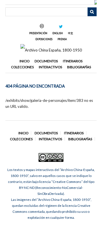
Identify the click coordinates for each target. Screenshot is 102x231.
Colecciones (22, 67)
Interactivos (50, 67)
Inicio (24, 61)
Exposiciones (43, 39)
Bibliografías (79, 67)
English (57, 33)
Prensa (62, 39)
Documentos (46, 61)
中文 (70, 33)
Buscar (92, 11)
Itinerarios (72, 61)
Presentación (38, 33)
